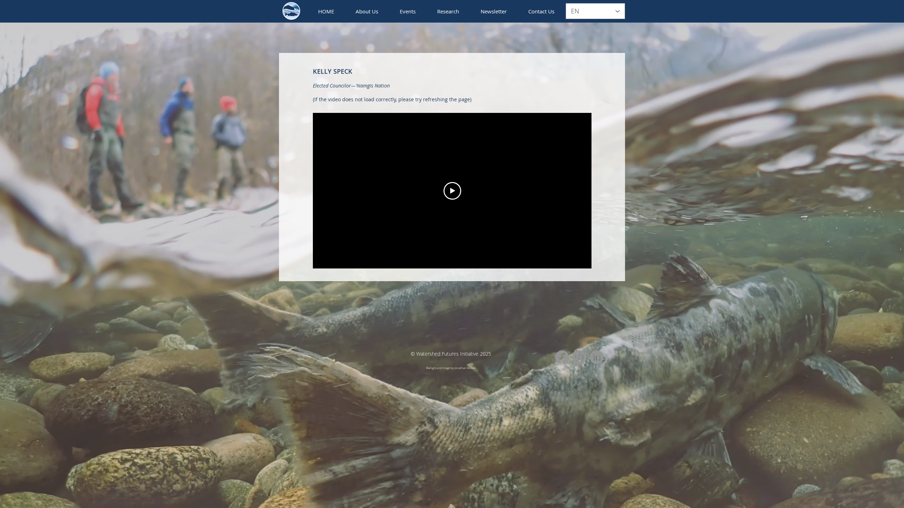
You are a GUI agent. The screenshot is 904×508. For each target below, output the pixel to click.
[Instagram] (579, 357)
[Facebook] (562, 357)
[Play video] (452, 191)
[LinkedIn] (596, 357)
